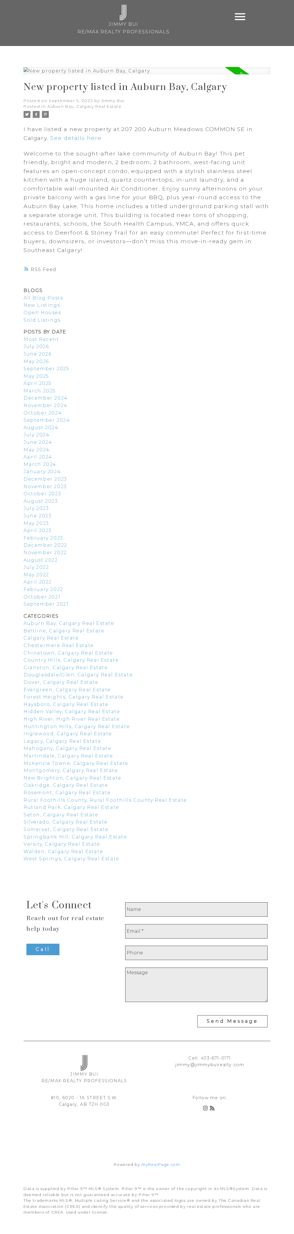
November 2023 (45, 486)
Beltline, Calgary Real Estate (64, 631)
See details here (76, 138)
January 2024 (42, 471)
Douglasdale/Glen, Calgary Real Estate (78, 675)
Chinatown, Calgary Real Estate (68, 653)
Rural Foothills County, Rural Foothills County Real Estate (105, 800)
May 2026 (36, 361)
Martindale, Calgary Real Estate (68, 756)
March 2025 (40, 391)
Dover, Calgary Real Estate (61, 682)
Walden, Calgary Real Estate (63, 851)
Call (43, 949)
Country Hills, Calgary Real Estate (71, 660)
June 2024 (38, 442)
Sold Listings (42, 320)
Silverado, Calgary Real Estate (66, 822)
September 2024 (47, 420)
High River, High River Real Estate (72, 719)
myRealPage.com (161, 1164)
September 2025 (46, 368)
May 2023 (36, 523)
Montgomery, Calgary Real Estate (71, 770)
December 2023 (45, 479)
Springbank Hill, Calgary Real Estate (75, 837)
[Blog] (213, 1109)
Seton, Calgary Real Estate (61, 814)
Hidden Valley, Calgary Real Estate (72, 711)
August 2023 (41, 501)
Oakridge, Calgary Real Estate (66, 785)
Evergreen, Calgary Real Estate (67, 689)
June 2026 (37, 354)
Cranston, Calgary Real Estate (66, 667)
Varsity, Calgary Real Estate (62, 844)
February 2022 (43, 589)
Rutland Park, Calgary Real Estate (71, 807)
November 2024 (45, 405)
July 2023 (36, 508)
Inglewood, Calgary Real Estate (68, 733)
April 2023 (38, 530)
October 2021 (42, 597)
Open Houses (42, 312)
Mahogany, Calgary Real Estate (67, 748)
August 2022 (41, 560)
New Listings (42, 305)
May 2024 (37, 449)
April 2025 (38, 383)
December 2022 (45, 545)
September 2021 (46, 604)
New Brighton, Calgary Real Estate (72, 778)
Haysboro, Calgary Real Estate (66, 704)
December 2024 (46, 398)
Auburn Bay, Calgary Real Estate (84, 106)
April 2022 (38, 582)
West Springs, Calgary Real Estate (71, 858)
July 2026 (36, 346)
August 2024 (41, 427)
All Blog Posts (43, 298)
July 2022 (36, 567)
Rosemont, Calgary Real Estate (67, 792)
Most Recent (41, 339)
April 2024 (38, 457)
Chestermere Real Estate (59, 645)
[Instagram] (206, 1109)
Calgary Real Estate (51, 638)
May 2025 (36, 376)
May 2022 (36, 574)
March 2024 (40, 464)
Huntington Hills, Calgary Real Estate (77, 726)
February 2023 (43, 538)
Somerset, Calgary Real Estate (66, 829)
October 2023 (42, 493)
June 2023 (37, 516)
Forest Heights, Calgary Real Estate (74, 697)
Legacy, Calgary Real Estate (62, 741)
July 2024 (36, 434)
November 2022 (45, 552)
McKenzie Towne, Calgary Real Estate (76, 763)
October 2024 (43, 413)
